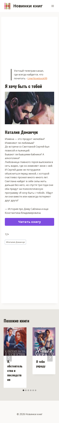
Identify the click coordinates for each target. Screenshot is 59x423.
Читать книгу (29, 222)
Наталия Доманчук (15, 242)
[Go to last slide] (9, 357)
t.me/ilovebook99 (37, 78)
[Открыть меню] (52, 6)
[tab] (23, 390)
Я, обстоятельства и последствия (14, 370)
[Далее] (50, 357)
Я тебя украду (40, 363)
